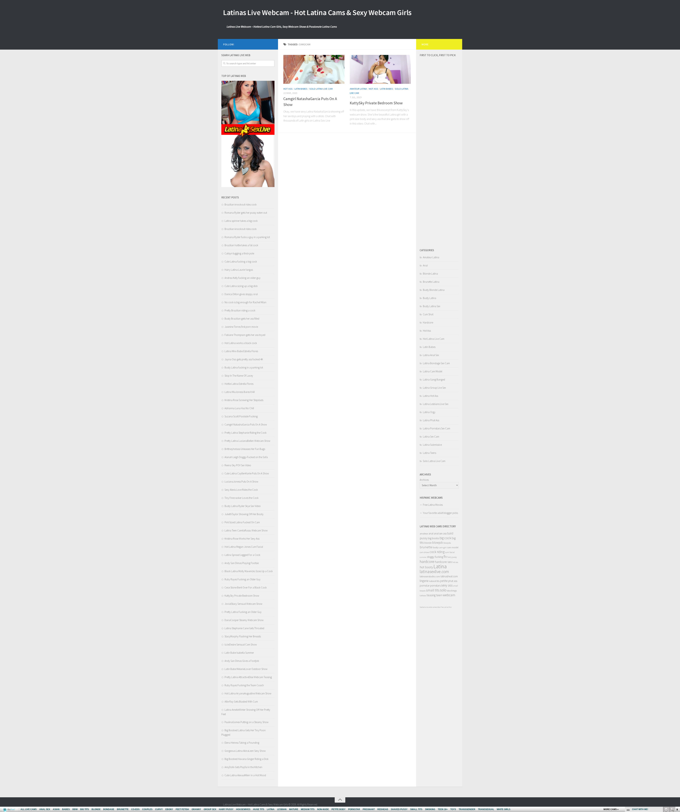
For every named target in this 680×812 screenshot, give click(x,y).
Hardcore (428, 322)
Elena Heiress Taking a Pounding (242, 742)
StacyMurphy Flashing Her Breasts (243, 636)
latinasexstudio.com (430, 576)
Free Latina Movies (433, 504)
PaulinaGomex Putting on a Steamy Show (246, 722)
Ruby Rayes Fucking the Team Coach (244, 685)
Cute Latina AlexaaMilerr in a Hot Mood (245, 775)
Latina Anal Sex (431, 355)
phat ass (452, 581)
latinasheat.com (449, 576)
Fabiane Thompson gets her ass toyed (245, 335)
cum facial (450, 552)
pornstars (435, 585)
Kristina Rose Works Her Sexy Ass (242, 538)
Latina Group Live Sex (434, 387)
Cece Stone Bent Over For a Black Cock (246, 587)
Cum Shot (428, 314)
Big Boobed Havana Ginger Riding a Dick (246, 759)
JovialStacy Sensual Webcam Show (243, 603)
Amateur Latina (358, 88)
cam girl (442, 547)
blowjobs (447, 543)
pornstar (425, 585)
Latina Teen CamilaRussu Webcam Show (246, 530)
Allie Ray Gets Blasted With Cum (241, 701)
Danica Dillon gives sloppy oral (241, 294)
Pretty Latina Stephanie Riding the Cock (246, 432)
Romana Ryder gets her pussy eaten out (246, 212)
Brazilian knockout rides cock (241, 204)
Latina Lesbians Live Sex (435, 404)
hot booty (426, 567)
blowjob (437, 542)
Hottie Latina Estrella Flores (239, 383)
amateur (424, 533)
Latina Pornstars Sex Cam (436, 428)
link (677, 756)
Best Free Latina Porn (445, 607)
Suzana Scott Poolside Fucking (241, 416)
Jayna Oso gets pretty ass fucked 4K (244, 359)
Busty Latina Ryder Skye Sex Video (243, 506)
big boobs (433, 538)
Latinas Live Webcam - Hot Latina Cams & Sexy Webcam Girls (317, 12)
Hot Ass (288, 88)
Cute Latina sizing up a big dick (241, 286)
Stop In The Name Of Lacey (239, 375)
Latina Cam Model (432, 371)
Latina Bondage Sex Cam (436, 363)
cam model (452, 547)
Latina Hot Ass (430, 395)
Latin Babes (300, 88)
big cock (445, 538)
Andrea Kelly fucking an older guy (242, 278)
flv (445, 556)
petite (444, 581)
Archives (424, 479)
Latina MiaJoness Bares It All (240, 392)
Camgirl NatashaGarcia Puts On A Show (246, 424)
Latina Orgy (429, 412)
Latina (440, 566)
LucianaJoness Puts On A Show (241, 481)
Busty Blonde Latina (433, 290)
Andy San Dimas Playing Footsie (242, 563)
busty (435, 547)
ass (445, 533)
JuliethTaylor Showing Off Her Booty (244, 514)
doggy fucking (435, 557)
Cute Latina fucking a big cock (241, 261)
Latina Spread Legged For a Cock (242, 555)
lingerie (424, 581)
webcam (449, 595)
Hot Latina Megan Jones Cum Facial (244, 546)
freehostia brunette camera (428, 607)
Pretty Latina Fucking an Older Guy (243, 612)
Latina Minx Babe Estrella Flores (241, 351)
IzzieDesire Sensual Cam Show (241, 644)
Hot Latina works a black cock (241, 343)
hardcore (427, 561)
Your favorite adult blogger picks (440, 513)
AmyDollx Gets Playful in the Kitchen (243, 767)
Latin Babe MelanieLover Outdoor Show (246, 669)
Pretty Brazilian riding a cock (240, 310)
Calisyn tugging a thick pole (239, 253)
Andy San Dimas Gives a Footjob (242, 660)
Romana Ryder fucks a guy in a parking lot (247, 237)
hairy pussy (452, 557)
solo (443, 590)
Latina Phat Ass (431, 420)
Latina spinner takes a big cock (241, 220)
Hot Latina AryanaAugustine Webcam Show (248, 693)
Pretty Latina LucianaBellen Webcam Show (247, 440)
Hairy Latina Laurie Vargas (239, 269)
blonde (428, 542)
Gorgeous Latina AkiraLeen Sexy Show (245, 750)
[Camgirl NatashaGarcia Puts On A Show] (313, 69)
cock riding (437, 552)
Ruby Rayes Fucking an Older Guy (242, 579)
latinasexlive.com (434, 571)
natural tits (434, 581)
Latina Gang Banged (434, 379)
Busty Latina (429, 298)
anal (431, 533)
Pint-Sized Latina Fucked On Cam (242, 522)
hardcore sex (443, 562)
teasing (431, 595)
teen (439, 595)
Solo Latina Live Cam (321, 88)
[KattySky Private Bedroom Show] (380, 69)
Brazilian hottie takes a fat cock (241, 245)
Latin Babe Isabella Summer (239, 652)
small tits (433, 590)
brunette (426, 547)
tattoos (423, 595)
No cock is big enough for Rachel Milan (245, 302)
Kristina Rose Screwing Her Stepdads (244, 400)
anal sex (438, 533)
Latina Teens (429, 453)
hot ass (455, 562)
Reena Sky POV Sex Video (238, 465)
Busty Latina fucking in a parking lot (244, 367)
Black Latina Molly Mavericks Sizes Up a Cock (249, 571)
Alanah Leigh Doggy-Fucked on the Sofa (246, 457)
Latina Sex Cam (431, 436)
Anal (425, 265)
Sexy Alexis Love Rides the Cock (241, 489)
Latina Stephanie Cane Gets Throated (244, 628)
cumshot (423, 557)
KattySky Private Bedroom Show (376, 102)
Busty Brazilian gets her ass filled (242, 318)
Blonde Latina (430, 273)
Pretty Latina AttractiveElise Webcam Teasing (248, 677)
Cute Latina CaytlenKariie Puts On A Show (247, 473)
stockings (452, 590)
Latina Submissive (432, 444)
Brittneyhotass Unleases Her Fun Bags (245, 449)
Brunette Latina (431, 281)
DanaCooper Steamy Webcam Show (244, 620)
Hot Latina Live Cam (433, 338)
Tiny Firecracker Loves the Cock (242, 498)
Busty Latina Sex (431, 306)
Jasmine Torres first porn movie (241, 326)
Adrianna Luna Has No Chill (239, 408)
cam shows (424, 552)
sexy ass (447, 585)
